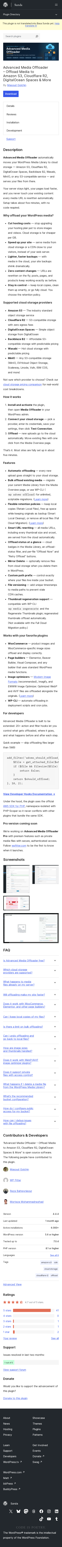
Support (11, 139)
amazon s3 (46, 1262)
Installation (13, 122)
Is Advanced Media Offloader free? (24, 960)
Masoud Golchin (16, 85)
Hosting (7, 1429)
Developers (9, 1456)
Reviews (11, 114)
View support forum (14, 1369)
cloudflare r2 (42, 1275)
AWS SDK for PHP (14, 806)
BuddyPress (12, 1489)
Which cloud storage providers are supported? (17, 971)
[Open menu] (57, 5)
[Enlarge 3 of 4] (25, 900)
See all (55, 1338)
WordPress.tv (12, 1462)
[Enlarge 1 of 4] (25, 869)
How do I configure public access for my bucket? (18, 1110)
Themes (37, 1423)
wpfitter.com (19, 845)
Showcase (39, 1417)
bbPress (9, 1483)
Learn (6, 1445)
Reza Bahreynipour (21, 1191)
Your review (10, 1338)
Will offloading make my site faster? (24, 994)
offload (54, 1275)
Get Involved (40, 1445)
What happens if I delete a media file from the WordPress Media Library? (24, 1086)
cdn (56, 1262)
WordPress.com (14, 1472)
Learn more (41, 499)
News (6, 1423)
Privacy (7, 1434)
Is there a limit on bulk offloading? (23, 1026)
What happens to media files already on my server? (18, 983)
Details (10, 106)
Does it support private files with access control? (18, 1074)
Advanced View (12, 1284)
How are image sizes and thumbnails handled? (17, 1050)
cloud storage (51, 1269)
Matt (7, 1478)
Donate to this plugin (15, 1398)
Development (14, 130)
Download (11, 93)
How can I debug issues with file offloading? (17, 1122)
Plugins (37, 1429)
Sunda (14, 1503)
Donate (39, 1456)
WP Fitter (15, 1180)
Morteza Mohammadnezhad (27, 1201)
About (6, 1417)
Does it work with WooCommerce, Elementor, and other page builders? (24, 1005)
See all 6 (54, 1255)
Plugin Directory (11, 14)
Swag (37, 1462)
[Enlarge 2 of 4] (54, 869)
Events (37, 1450)
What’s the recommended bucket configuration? (18, 1098)
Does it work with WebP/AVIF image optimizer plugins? (20, 1062)
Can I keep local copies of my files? (24, 1016)
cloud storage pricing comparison (22, 384)
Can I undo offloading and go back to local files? (18, 1037)
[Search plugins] (37, 36)
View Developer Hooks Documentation (29, 794)
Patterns (38, 1434)
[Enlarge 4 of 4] (54, 917)
